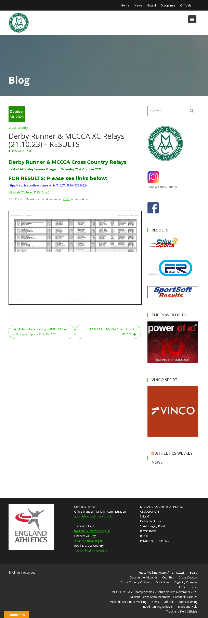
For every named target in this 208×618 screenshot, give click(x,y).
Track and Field (187, 606)
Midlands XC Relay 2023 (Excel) (29, 192)
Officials (185, 5)
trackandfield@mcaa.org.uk (92, 531)
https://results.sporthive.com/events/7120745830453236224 (48, 185)
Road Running (188, 602)
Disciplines (168, 5)
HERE (66, 199)
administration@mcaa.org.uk (93, 516)
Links (194, 587)
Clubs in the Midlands (143, 577)
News (138, 5)
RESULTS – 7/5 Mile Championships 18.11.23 (113, 331)
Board (151, 5)
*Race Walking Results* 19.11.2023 (161, 572)
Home (125, 5)
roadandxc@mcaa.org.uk (91, 550)
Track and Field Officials (181, 611)
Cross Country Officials (136, 582)
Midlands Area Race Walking (127, 602)
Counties (168, 577)
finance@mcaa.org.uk (90, 541)
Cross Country (188, 577)
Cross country (18, 127)
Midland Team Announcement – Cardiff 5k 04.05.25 (163, 597)
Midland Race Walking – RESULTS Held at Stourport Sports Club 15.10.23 (40, 331)
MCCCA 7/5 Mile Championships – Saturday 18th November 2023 (154, 592)
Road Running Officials (158, 606)
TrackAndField (21, 151)
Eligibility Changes (185, 582)
